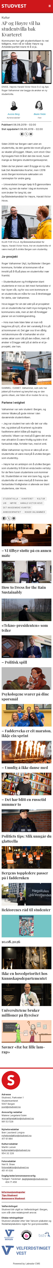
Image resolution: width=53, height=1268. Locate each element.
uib (4, 503)
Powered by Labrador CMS (26, 1263)
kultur (41, 499)
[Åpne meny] (49, 6)
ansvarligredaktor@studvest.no (18, 1118)
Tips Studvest (10, 1195)
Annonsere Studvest (13, 1198)
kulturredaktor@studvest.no (16, 1150)
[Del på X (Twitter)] (26, 134)
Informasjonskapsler (13, 1192)
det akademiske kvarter (16, 507)
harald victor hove (31, 503)
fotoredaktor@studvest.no (15, 1167)
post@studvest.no (11, 1107)
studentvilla (10, 499)
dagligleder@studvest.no (35, 1179)
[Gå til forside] (14, 6)
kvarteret (28, 499)
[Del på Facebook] (22, 134)
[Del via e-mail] (31, 134)
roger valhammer (35, 512)
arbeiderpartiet (12, 512)
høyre (13, 503)
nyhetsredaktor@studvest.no (17, 1135)
